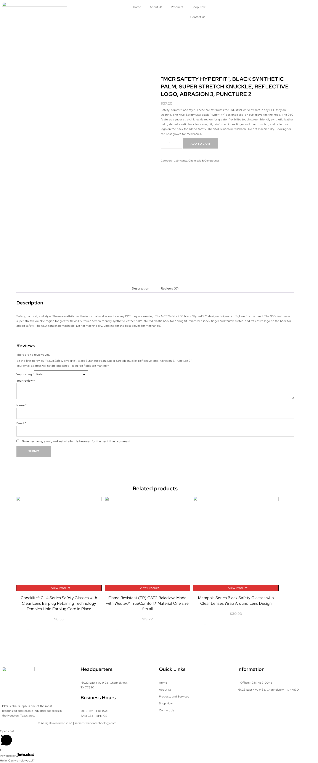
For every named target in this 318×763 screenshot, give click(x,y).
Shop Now (199, 7)
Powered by (8, 756)
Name (21, 405)
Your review (25, 380)
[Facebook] (219, 7)
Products (177, 7)
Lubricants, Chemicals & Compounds (197, 160)
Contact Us (198, 17)
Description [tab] (140, 289)
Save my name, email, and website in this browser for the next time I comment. (76, 441)
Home (137, 7)
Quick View (205, 624)
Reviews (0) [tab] (169, 289)
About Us (156, 7)
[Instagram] (231, 7)
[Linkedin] (242, 7)
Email (21, 423)
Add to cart (201, 144)
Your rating (25, 374)
